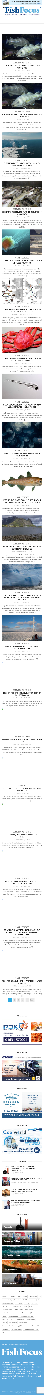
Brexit (19, 1296)
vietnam (4, 1332)
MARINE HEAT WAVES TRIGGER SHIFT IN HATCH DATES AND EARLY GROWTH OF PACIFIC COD (22, 501)
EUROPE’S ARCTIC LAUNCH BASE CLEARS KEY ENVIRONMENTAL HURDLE (22, 164)
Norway (4, 1316)
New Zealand (34, 1313)
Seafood (22, 785)
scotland (4, 1322)
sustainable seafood (29, 1329)
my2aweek (14, 1313)
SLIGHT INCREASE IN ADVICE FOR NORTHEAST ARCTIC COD (22, 67)
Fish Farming (19, 1303)
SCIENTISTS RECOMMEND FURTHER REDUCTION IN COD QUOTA (22, 213)
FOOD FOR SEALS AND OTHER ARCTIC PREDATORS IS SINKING (22, 982)
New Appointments (24, 1313)
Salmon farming (20, 1319)
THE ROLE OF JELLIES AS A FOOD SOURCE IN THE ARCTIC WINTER (22, 455)
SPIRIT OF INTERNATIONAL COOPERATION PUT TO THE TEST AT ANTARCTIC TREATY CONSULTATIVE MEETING (22, 597)
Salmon (12, 1319)
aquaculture (5, 1296)
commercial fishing (7, 1299)
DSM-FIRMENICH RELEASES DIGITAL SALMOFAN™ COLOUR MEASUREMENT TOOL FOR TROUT (23, 1168)
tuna (37, 1329)
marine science (6, 1313)
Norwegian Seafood (13, 1316)
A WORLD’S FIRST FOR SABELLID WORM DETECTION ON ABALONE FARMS (24, 1190)
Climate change (33, 1296)
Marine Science (22, 160)
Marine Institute (19, 1309)
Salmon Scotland (31, 1319)
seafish (26, 1326)
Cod (40, 1296)
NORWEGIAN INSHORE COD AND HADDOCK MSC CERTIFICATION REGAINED (22, 548)
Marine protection (29, 1309)
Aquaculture (17, 1173)
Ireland (31, 1306)
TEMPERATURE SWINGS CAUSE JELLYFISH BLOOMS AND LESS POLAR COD (22, 262)
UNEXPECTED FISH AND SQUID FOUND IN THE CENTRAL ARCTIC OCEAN (22, 882)
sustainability (5, 1329)
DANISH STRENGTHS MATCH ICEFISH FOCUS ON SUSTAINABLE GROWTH (26, 1179)
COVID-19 (25, 1299)
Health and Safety (17, 1306)
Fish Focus (17, 70)
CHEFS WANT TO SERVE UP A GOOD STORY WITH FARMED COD (22, 789)
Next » (32, 1000)
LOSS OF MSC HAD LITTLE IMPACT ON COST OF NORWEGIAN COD (22, 694)
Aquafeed (13, 1296)
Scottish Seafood (23, 1322)
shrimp (38, 1326)
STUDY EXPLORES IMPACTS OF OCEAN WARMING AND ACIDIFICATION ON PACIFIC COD (22, 406)
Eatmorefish (33, 1299)
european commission (7, 1303)
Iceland (34, 1182)
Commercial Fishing (22, 63)
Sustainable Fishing (17, 1329)
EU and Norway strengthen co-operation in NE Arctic (22, 836)
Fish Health (34, 1303)
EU (38, 1299)
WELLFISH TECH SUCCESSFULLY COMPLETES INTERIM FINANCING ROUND (25, 1202)
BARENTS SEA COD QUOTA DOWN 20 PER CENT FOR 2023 (22, 741)
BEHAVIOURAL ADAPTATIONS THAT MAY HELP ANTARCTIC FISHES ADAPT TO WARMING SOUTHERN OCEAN (22, 932)
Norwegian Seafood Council (27, 1316)
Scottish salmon (13, 1322)
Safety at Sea (5, 1319)
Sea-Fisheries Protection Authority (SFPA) (12, 1326)
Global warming (6, 1306)
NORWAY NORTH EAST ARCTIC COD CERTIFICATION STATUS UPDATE (22, 115)
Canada (25, 1296)
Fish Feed (27, 1303)
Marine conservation (7, 1309)
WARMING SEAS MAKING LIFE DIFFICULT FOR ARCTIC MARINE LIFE (22, 647)
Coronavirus (17, 1299)
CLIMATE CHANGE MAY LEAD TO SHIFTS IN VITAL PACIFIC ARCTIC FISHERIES (22, 311)
